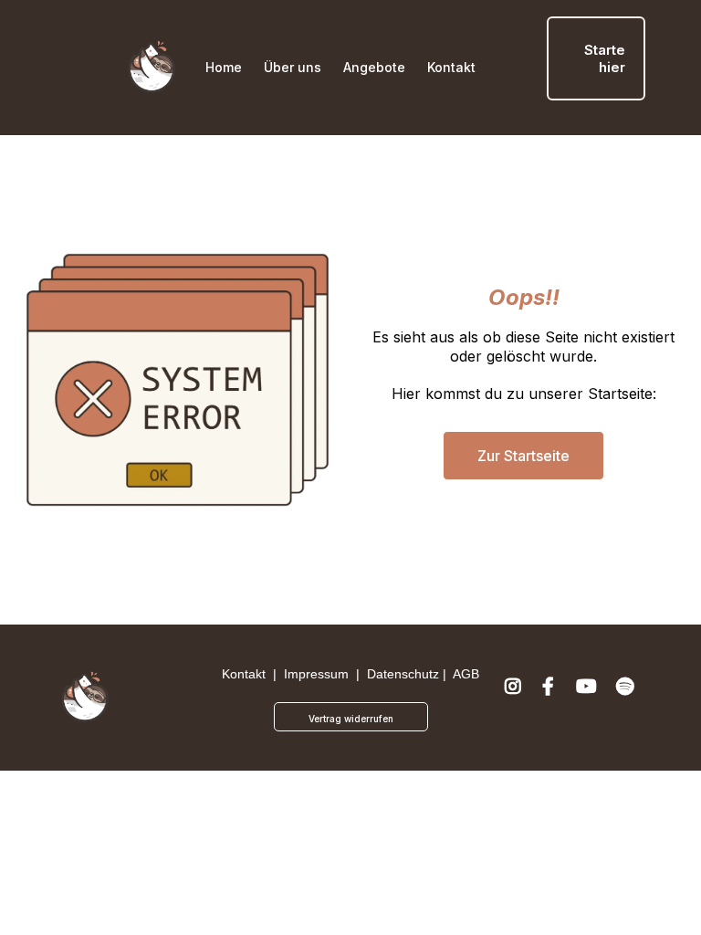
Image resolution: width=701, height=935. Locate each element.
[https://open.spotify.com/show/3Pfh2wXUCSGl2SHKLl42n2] (627, 697)
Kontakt (244, 674)
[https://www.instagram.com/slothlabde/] (515, 697)
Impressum (316, 674)
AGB (466, 674)
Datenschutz (403, 674)
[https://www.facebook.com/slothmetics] (550, 697)
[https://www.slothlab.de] (152, 67)
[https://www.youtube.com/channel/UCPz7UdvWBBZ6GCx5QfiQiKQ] (589, 697)
